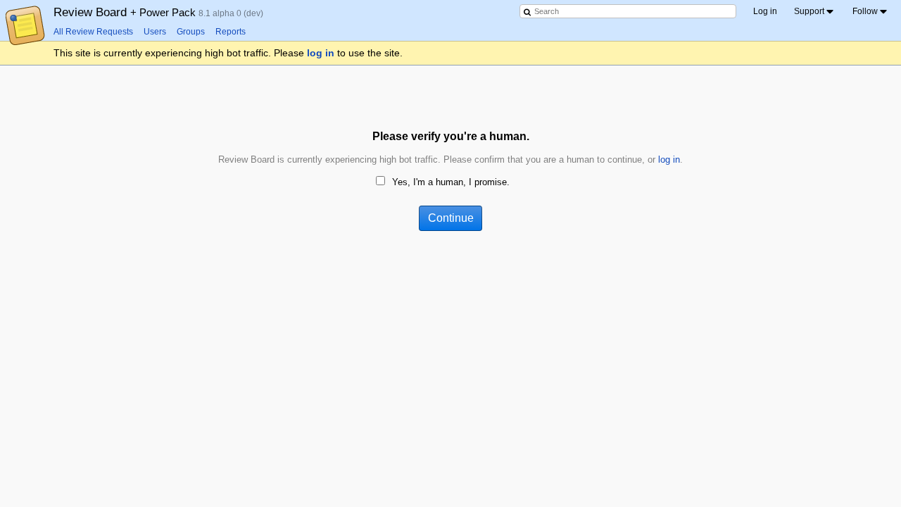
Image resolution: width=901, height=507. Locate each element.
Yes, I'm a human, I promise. (451, 182)
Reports (230, 32)
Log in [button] (765, 11)
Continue (451, 218)
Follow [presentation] (865, 11)
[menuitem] (815, 11)
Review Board (126, 12)
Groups (191, 32)
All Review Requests (93, 32)
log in (320, 52)
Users (155, 32)
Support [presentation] (809, 11)
